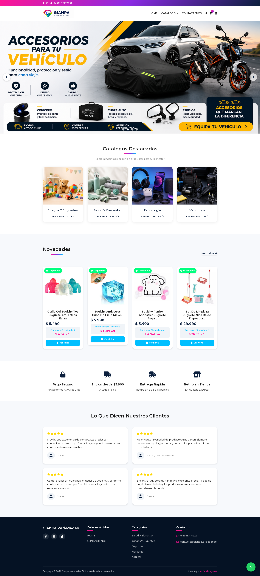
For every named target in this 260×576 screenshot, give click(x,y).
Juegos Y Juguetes (143, 541)
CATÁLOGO (168, 13)
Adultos (136, 557)
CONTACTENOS (192, 13)
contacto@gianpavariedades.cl (198, 541)
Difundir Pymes (208, 571)
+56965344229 (188, 535)
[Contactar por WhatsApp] (250, 566)
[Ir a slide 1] (123, 129)
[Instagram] (54, 536)
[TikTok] (62, 536)
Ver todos (208, 253)
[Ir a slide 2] (127, 129)
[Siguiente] (253, 77)
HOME (153, 13)
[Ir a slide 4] (137, 129)
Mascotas (137, 551)
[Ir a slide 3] (132, 129)
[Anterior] (7, 77)
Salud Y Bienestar (142, 535)
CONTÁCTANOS (64, 3)
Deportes (137, 546)
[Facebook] (46, 536)
